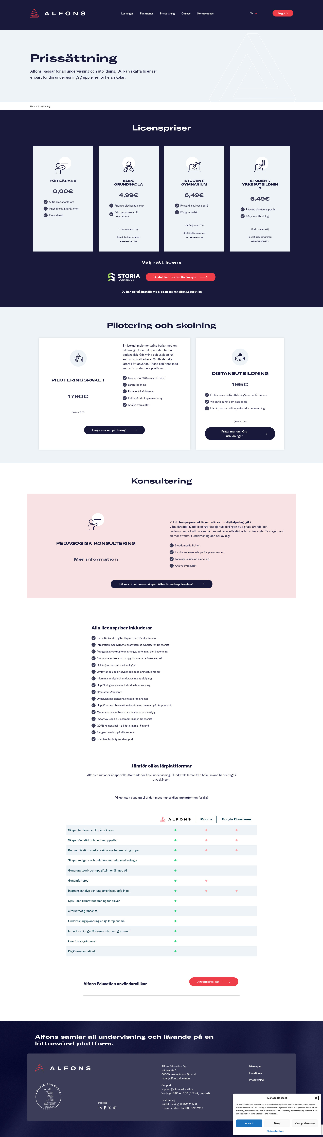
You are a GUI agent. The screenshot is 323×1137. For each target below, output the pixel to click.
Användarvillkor (208, 982)
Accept (249, 1123)
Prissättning (256, 1079)
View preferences (305, 1123)
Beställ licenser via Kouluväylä (175, 277)
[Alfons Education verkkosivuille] (57, 13)
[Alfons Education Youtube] (114, 1108)
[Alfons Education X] (109, 1108)
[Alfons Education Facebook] (105, 1108)
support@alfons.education (177, 1089)
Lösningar (255, 1066)
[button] (316, 1098)
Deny (277, 1123)
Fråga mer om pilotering (108, 430)
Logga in (283, 13)
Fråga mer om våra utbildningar (234, 433)
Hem (32, 106)
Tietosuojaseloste (275, 1131)
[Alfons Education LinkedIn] (100, 1108)
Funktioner (255, 1073)
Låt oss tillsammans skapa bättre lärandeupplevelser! (156, 584)
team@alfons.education (185, 292)
